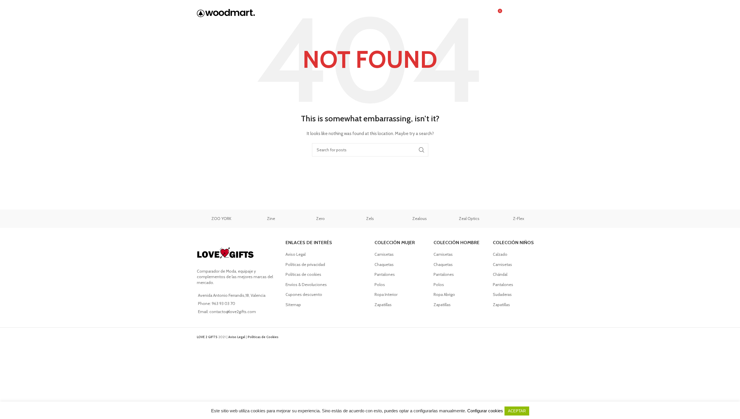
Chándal (500, 274)
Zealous (419, 218)
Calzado (500, 254)
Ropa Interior (386, 294)
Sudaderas (502, 294)
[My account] (510, 13)
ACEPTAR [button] (517, 411)
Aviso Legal (296, 254)
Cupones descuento (304, 294)
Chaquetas (384, 264)
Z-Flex (518, 218)
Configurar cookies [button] (485, 410)
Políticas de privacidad (305, 264)
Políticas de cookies (303, 274)
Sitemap (293, 304)
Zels (370, 218)
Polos (380, 284)
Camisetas (384, 254)
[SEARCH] (421, 150)
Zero (320, 218)
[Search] (485, 13)
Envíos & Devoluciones (306, 284)
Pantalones (385, 274)
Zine (271, 218)
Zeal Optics (469, 218)
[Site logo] (226, 12)
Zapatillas (383, 304)
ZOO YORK (221, 218)
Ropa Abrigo (444, 294)
